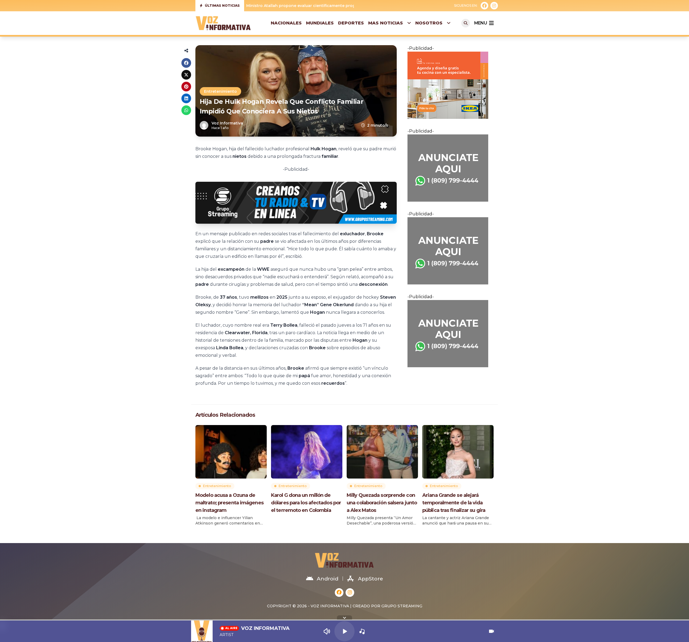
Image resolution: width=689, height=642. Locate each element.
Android (327, 579)
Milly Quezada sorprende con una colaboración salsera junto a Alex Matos (382, 502)
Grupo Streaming (401, 606)
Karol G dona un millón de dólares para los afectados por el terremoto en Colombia (306, 502)
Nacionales (286, 23)
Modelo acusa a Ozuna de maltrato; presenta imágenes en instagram (229, 502)
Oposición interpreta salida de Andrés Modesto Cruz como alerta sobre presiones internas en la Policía (350, 5)
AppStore (370, 579)
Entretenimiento (220, 91)
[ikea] (450, 85)
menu (480, 23)
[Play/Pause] (344, 631)
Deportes (351, 23)
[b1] (450, 168)
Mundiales (320, 23)
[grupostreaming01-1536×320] (296, 203)
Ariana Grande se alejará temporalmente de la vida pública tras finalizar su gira (453, 502)
